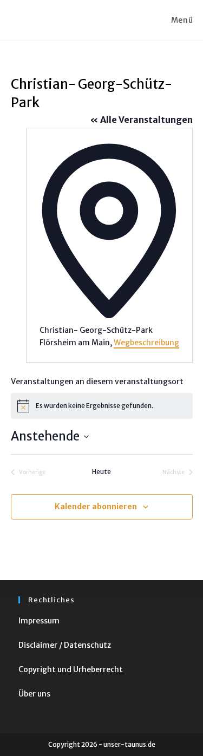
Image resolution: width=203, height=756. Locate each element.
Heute (101, 472)
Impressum (39, 621)
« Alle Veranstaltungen (141, 119)
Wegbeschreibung (146, 342)
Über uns (34, 694)
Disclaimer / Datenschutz (64, 645)
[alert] (102, 406)
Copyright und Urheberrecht (70, 669)
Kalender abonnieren (96, 506)
